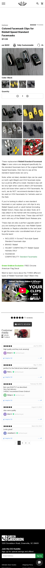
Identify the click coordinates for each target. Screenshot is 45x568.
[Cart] (42, 3)
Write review (23, 324)
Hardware (5, 25)
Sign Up (39, 556)
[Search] (37, 3)
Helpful (7, 358)
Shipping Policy (27, 565)
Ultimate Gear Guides (9, 565)
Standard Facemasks (28, 257)
